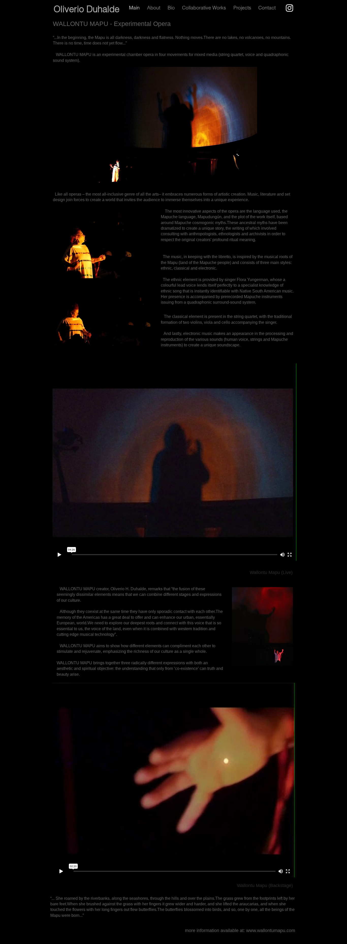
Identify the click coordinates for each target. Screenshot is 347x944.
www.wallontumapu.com (270, 930)
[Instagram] (289, 8)
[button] (243, 7)
